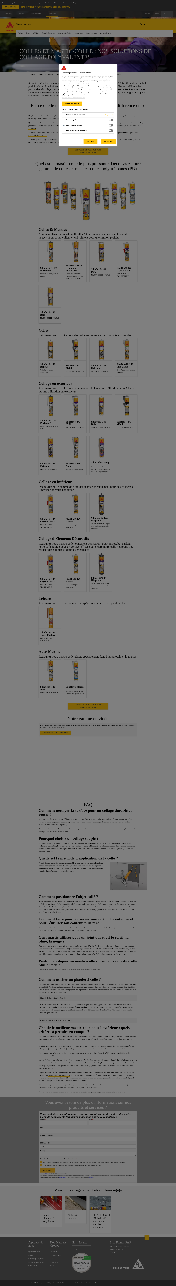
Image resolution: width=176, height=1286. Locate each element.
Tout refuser (90, 141)
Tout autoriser (108, 141)
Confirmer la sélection (72, 103)
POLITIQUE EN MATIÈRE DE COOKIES (73, 98)
